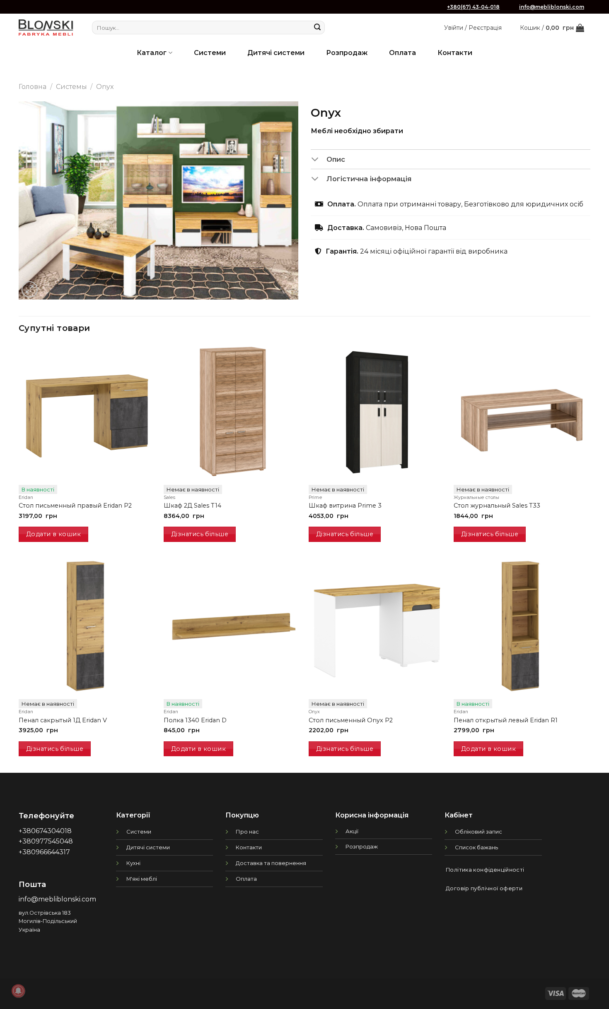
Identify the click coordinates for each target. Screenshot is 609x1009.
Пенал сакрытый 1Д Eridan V (63, 720)
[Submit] (317, 28)
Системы (71, 87)
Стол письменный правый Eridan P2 (75, 505)
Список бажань (476, 847)
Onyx (105, 87)
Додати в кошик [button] (53, 534)
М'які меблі (141, 878)
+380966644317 (44, 852)
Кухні (133, 863)
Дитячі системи (275, 53)
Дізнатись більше (199, 534)
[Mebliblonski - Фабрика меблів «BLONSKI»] (46, 27)
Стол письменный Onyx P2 (351, 720)
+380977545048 (46, 841)
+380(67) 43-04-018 (473, 7)
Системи (210, 53)
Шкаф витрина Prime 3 (345, 505)
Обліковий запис (478, 831)
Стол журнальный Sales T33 (497, 505)
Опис (335, 159)
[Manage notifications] (18, 990)
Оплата (402, 53)
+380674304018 (45, 831)
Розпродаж (346, 53)
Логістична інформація (368, 179)
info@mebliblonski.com (551, 7)
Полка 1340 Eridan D (195, 720)
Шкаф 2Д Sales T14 (192, 505)
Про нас (247, 831)
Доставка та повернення (271, 863)
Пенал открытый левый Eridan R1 (506, 720)
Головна (32, 87)
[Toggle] (318, 160)
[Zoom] (30, 289)
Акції (352, 831)
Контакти (454, 53)
